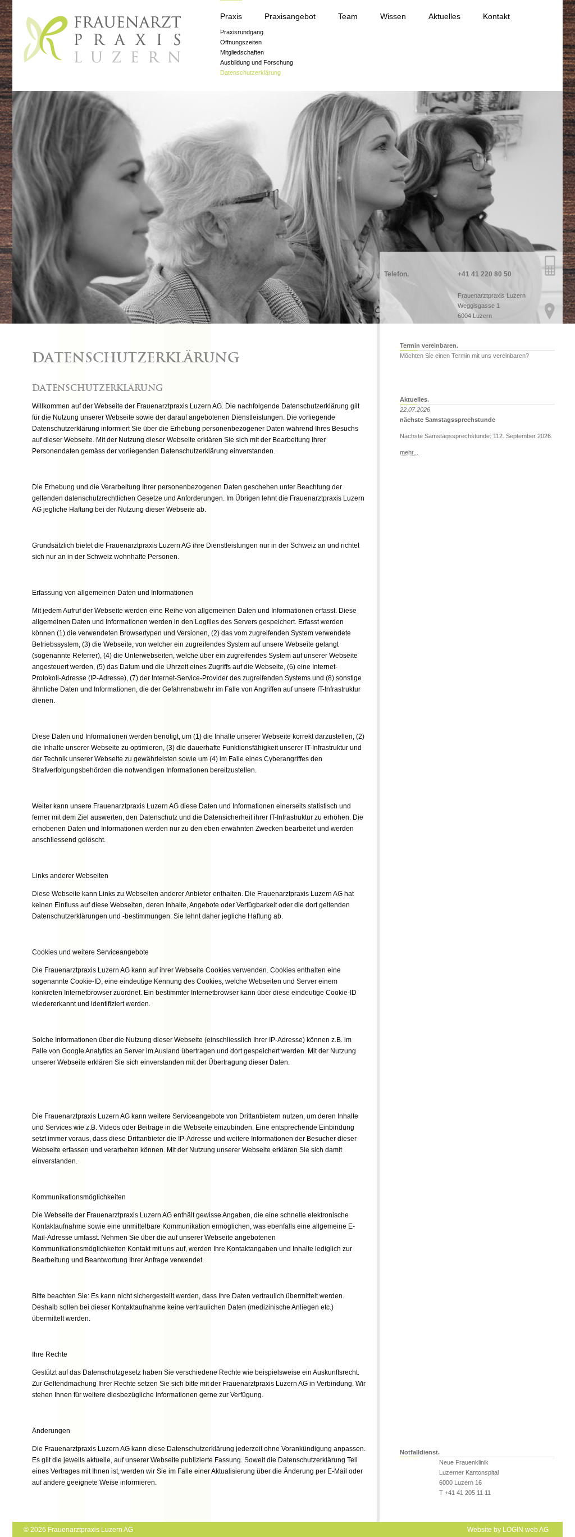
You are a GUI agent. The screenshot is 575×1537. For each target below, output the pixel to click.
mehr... (409, 452)
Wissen (393, 16)
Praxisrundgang (241, 32)
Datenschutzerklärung (250, 72)
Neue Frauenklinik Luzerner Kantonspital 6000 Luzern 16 (469, 1472)
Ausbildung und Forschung (256, 62)
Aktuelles (444, 16)
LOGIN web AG (526, 1530)
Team (348, 16)
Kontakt (496, 16)
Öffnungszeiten (241, 42)
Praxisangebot (290, 16)
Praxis (231, 16)
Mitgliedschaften (242, 52)
